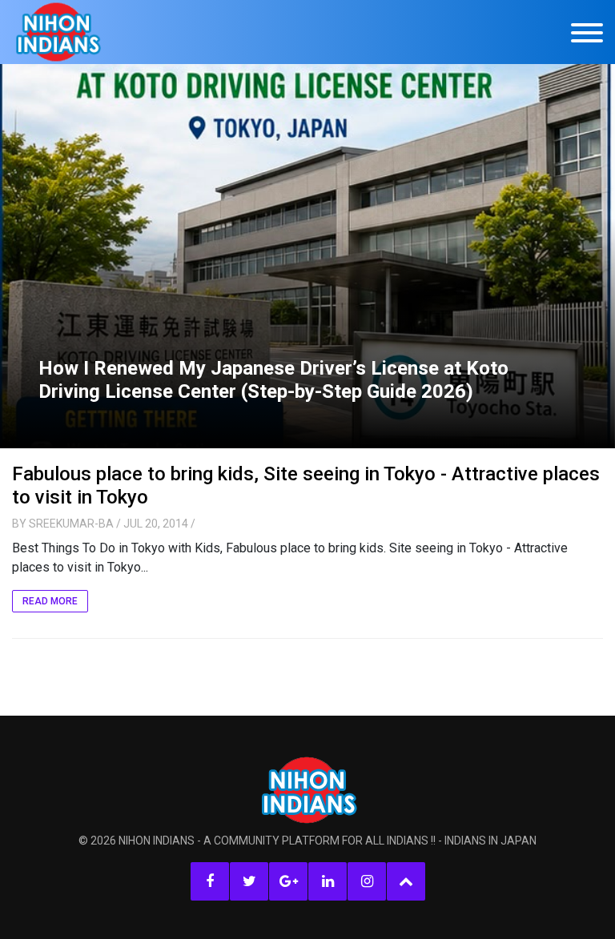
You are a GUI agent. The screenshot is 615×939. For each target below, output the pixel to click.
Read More (50, 601)
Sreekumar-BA (71, 523)
